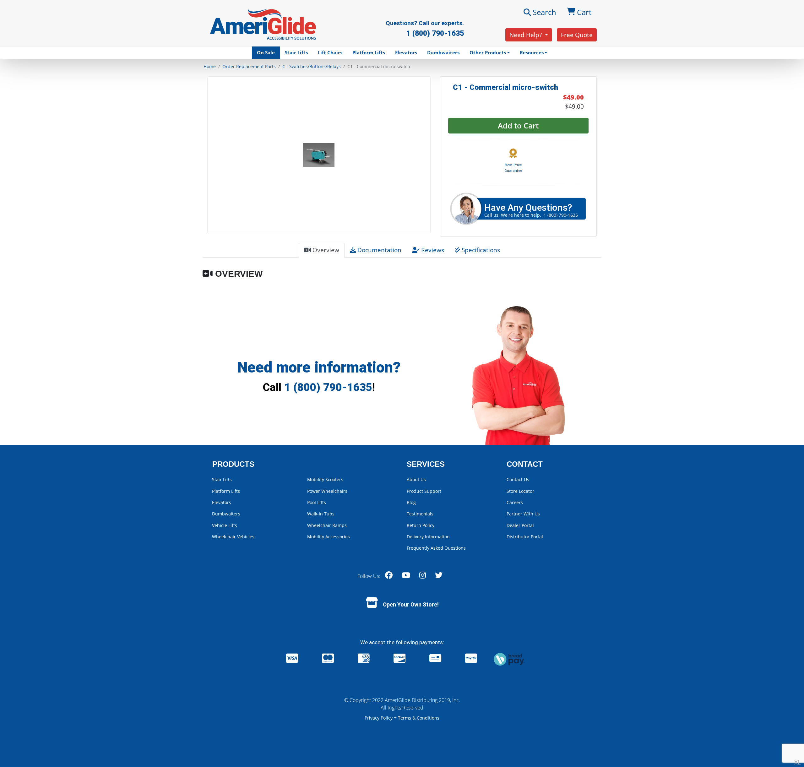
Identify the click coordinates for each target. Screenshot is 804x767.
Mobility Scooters (325, 479)
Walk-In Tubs (320, 514)
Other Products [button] (488, 52)
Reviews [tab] (432, 250)
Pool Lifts (316, 502)
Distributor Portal (525, 537)
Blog (411, 502)
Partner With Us (523, 514)
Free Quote (577, 34)
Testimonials (420, 514)
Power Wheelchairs (327, 491)
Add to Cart (518, 125)
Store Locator (520, 491)
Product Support (424, 491)
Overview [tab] (325, 250)
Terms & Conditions (418, 718)
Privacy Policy (379, 718)
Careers (515, 502)
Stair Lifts (296, 52)
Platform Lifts (368, 52)
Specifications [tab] (480, 250)
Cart (584, 12)
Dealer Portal (520, 525)
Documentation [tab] (378, 250)
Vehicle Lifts (224, 525)
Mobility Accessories (328, 537)
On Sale (266, 52)
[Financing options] (509, 659)
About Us (416, 479)
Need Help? (526, 34)
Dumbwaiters (443, 52)
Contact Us (518, 479)
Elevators (406, 52)
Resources (532, 52)
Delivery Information (428, 537)
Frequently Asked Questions (436, 548)
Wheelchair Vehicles (233, 537)
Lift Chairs (330, 52)
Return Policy (420, 525)
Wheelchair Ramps (327, 525)
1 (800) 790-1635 (328, 387)
